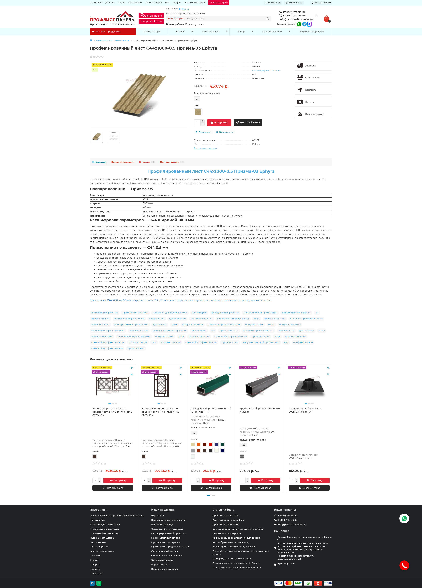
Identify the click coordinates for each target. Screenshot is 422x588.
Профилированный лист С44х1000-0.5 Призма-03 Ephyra (211, 171)
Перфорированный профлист (168, 533)
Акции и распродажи (311, 31)
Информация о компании (105, 524)
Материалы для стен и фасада (112, 40)
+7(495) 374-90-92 (294, 12)
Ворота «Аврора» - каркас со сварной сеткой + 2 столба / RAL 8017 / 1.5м (112, 412)
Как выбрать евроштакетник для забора (236, 537)
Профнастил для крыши (165, 542)
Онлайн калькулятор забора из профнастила (116, 515)
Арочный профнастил (226, 524)
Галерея (177, 2)
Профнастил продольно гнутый (170, 546)
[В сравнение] (131, 374)
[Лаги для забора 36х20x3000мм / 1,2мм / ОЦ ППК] (211, 385)
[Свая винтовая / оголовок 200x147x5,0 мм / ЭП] (309, 385)
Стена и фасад (210, 31)
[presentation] (90, 428)
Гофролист (157, 515)
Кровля (180, 31)
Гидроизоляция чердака (227, 533)
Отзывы (146, 162)
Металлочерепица (162, 524)
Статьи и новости (153, 2)
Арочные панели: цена (226, 515)
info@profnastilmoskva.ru (296, 19)
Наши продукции (163, 509)
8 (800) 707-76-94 (287, 520)
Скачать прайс (153, 15)
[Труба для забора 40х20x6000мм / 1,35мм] (260, 385)
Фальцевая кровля (162, 560)
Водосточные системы (164, 569)
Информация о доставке (104, 529)
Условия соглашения (102, 537)
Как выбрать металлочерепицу (231, 542)
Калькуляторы (151, 31)
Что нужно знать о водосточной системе (237, 567)
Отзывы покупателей (194, 2)
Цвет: (197, 105)
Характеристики (122, 162)
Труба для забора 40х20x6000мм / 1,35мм (260, 410)
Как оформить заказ (102, 551)
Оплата (121, 2)
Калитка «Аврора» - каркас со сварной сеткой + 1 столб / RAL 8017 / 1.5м (160, 412)
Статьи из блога (223, 509)
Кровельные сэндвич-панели (168, 520)
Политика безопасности (104, 533)
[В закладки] (131, 368)
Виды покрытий (99, 546)
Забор (241, 31)
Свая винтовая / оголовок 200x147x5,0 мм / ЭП (305, 410)
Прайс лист (96, 573)
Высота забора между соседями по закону (238, 529)
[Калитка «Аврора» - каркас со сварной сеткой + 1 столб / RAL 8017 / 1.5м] (162, 385)
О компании (96, 2)
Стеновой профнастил (164, 551)
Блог (167, 2)
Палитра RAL (97, 520)
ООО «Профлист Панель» (266, 70)
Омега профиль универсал (167, 529)
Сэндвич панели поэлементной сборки (236, 563)
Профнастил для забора (165, 537)
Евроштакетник (160, 564)
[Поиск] (267, 18)
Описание (99, 162)
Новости (95, 569)
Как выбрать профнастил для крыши (234, 546)
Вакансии (95, 555)
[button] (208, 495)
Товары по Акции (151, 21)
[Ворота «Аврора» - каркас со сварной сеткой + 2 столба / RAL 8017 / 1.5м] (112, 385)
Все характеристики (205, 148)
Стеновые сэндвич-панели (167, 555)
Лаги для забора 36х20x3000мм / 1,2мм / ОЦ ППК (211, 410)
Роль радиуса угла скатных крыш (232, 558)
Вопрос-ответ (171, 162)
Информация (99, 509)
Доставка (110, 2)
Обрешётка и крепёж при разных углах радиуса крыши (241, 553)
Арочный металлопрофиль (229, 520)
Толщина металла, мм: (207, 93)
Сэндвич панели (272, 31)
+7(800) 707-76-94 (294, 15)
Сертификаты (135, 2)
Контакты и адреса (218, 2)
